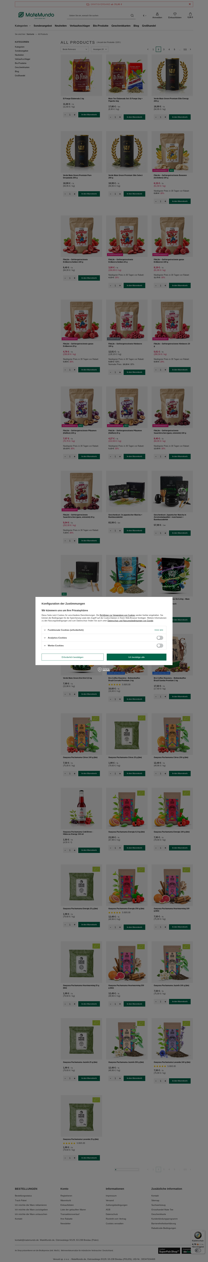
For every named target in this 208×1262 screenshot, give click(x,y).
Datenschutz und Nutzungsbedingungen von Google (130, 621)
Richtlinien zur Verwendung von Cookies (117, 615)
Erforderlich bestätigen (72, 657)
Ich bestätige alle (136, 657)
